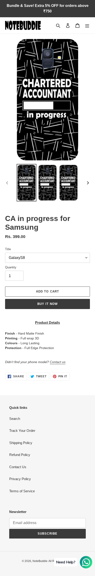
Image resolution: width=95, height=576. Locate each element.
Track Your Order (22, 431)
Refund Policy (19, 455)
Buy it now (47, 304)
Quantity (10, 267)
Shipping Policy (20, 443)
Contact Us (17, 467)
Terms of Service (22, 491)
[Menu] (87, 25)
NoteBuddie (40, 561)
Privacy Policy (20, 479)
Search (14, 419)
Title (8, 249)
